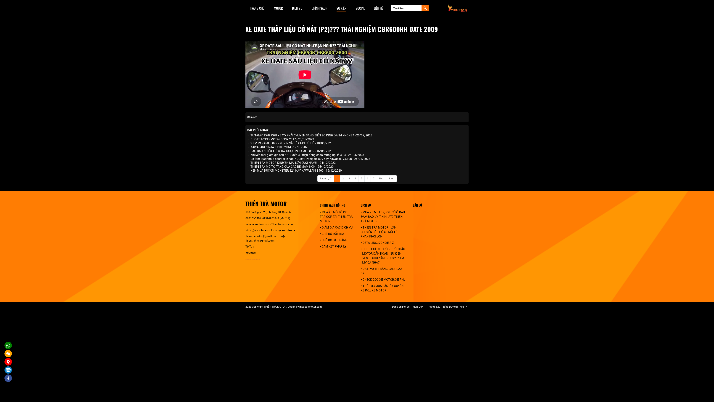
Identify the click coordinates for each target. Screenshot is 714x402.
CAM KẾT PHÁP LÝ (333, 246)
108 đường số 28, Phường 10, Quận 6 (268, 212)
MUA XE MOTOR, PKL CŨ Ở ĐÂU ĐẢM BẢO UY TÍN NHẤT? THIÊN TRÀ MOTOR (383, 216)
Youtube (250, 252)
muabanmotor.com (257, 224)
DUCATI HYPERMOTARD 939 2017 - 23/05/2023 (282, 139)
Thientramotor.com (283, 224)
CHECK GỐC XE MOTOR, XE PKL (383, 279)
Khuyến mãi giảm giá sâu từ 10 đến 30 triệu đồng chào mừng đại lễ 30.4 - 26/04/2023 (307, 155)
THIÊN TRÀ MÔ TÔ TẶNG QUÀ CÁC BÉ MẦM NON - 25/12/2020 (292, 166)
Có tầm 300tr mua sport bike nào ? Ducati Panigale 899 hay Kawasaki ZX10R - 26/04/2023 (310, 159)
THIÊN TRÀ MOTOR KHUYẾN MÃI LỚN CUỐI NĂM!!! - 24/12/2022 (293, 163)
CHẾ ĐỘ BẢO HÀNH (334, 240)
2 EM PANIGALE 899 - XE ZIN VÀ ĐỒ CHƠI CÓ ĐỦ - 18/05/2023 (291, 143)
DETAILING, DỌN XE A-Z (378, 243)
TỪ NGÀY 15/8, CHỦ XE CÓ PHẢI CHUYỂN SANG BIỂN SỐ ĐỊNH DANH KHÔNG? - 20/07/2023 (311, 135)
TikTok (250, 246)
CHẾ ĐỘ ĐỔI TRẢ (332, 234)
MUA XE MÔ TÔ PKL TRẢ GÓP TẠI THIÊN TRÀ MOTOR (336, 216)
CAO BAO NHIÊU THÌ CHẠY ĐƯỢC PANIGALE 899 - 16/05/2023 (291, 151)
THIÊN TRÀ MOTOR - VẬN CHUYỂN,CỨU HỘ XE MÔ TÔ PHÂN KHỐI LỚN (379, 232)
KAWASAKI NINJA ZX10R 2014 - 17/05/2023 (279, 147)
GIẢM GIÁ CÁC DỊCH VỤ (337, 227)
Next (382, 178)
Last (391, 178)
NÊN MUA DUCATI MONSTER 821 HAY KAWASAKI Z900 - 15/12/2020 (296, 170)
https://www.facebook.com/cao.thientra (270, 230)
